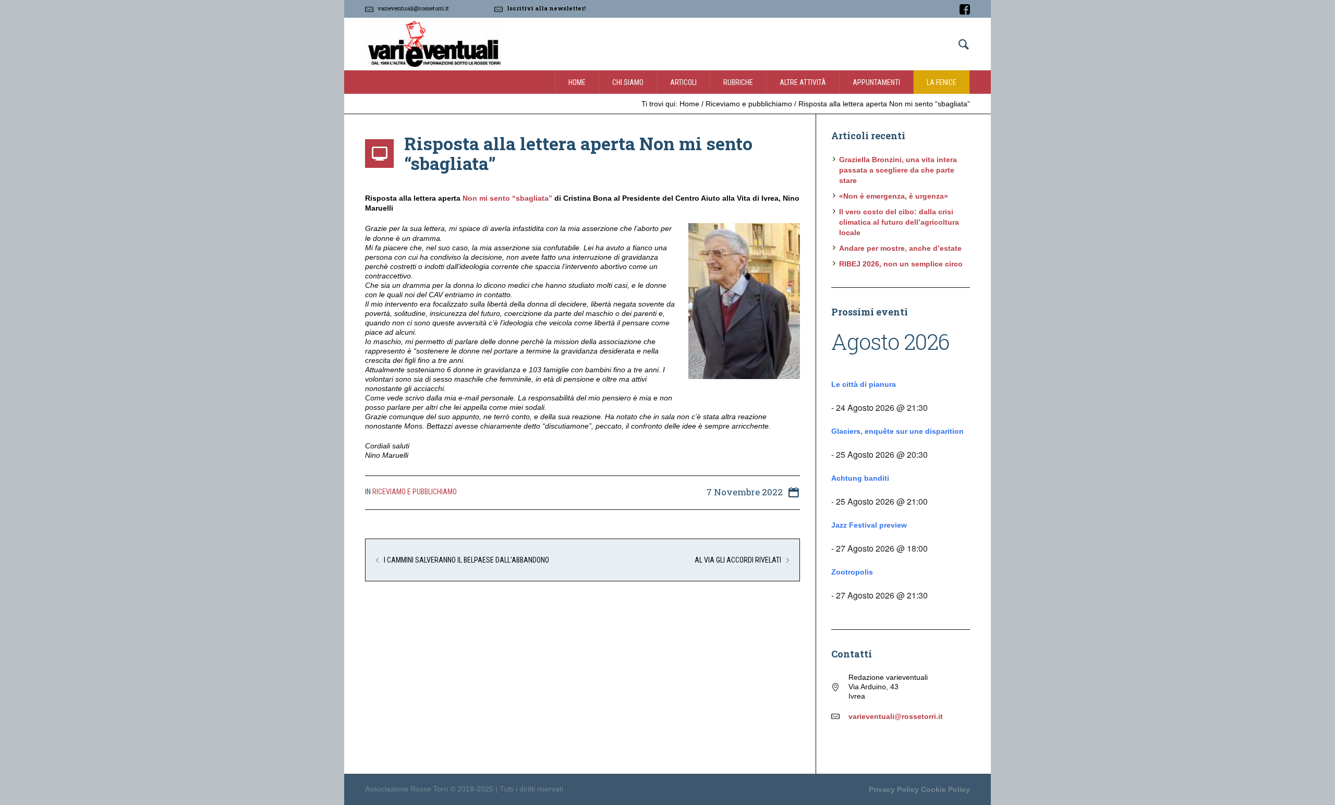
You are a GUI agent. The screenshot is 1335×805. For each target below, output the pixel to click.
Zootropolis (852, 572)
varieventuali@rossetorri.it (413, 8)
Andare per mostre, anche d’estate (900, 248)
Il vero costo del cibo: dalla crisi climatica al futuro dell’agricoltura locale (899, 222)
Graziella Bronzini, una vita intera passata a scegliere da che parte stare (898, 170)
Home (689, 104)
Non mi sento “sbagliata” (507, 198)
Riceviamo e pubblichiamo (749, 104)
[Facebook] (965, 9)
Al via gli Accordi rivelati (738, 560)
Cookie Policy (945, 789)
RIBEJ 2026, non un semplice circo (901, 264)
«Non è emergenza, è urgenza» (893, 196)
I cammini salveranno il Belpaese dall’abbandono (466, 560)
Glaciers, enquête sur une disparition (897, 431)
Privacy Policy (894, 789)
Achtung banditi (860, 478)
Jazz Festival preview (869, 525)
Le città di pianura (863, 384)
